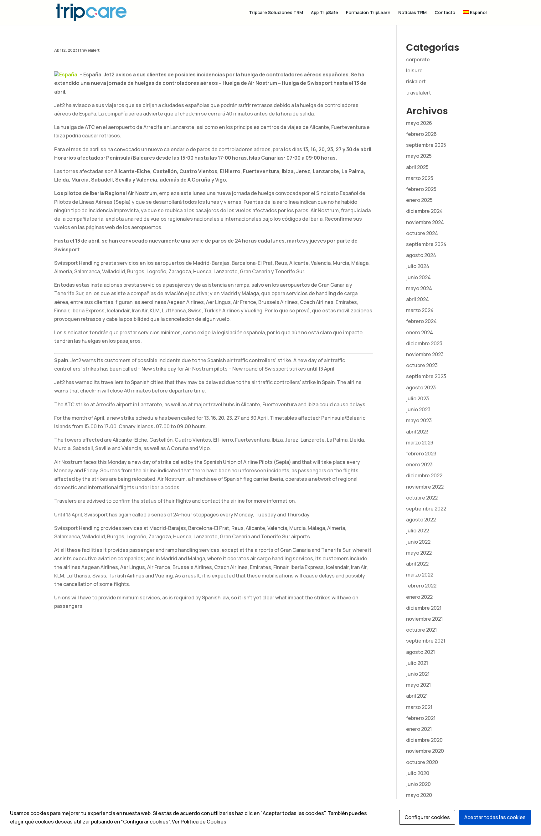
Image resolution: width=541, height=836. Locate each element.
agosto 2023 (421, 387)
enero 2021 (419, 729)
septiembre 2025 (426, 144)
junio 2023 (418, 409)
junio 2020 (418, 784)
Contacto (445, 12)
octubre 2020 (422, 762)
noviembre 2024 (425, 222)
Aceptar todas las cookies (495, 817)
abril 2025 (417, 167)
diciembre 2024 (424, 211)
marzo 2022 (419, 574)
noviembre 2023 (425, 354)
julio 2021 (417, 662)
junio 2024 (418, 277)
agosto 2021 (420, 652)
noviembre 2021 (424, 618)
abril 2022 (417, 563)
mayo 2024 (419, 288)
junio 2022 (418, 541)
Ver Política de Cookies (199, 821)
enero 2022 (419, 596)
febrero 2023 (421, 453)
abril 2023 (417, 431)
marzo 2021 (419, 707)
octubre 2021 (421, 629)
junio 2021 (418, 673)
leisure (414, 70)
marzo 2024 (420, 310)
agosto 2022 (421, 519)
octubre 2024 (422, 233)
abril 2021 (417, 695)
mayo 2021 (418, 684)
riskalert (416, 81)
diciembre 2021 (423, 607)
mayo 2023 (419, 420)
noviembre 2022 (425, 486)
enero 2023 (419, 464)
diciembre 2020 (424, 739)
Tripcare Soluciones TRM (276, 12)
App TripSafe (324, 12)
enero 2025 (419, 200)
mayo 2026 (419, 123)
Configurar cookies (427, 817)
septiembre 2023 (426, 376)
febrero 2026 (421, 134)
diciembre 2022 (424, 475)
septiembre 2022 (426, 508)
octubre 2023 (422, 365)
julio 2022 (417, 530)
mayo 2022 (419, 552)
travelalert (90, 50)
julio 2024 (417, 266)
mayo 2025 (419, 155)
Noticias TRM (412, 12)
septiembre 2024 (426, 244)
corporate (418, 59)
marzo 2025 (419, 178)
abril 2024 (417, 299)
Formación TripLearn (368, 12)
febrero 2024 (421, 321)
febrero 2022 (421, 585)
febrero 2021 (420, 718)
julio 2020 (417, 773)
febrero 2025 (421, 189)
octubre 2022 (422, 497)
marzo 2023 (419, 442)
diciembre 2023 (424, 343)
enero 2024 (419, 332)
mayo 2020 (419, 795)
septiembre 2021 (425, 640)
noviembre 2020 (425, 750)
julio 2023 (417, 398)
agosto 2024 (421, 255)
